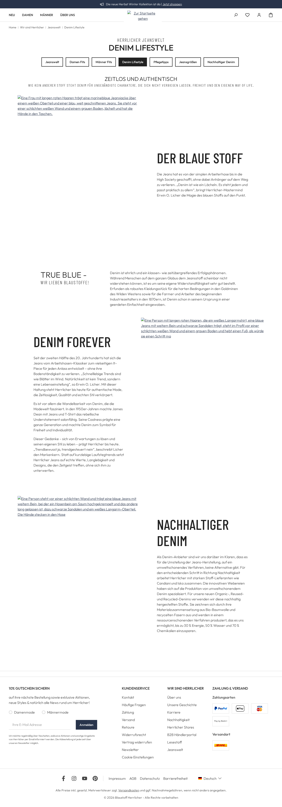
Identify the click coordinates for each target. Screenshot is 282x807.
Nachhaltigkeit (178, 720)
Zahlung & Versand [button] (230, 688)
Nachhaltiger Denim (221, 62)
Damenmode (24, 712)
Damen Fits (77, 62)
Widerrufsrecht (134, 734)
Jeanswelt (52, 62)
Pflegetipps (161, 62)
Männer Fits (104, 62)
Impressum (117, 778)
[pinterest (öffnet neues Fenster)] (95, 778)
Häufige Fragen (134, 705)
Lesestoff (174, 742)
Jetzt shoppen (172, 4)
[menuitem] (141, 698)
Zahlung (128, 712)
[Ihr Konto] (259, 15)
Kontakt (128, 697)
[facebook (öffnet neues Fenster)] (63, 778)
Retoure (128, 727)
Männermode (58, 712)
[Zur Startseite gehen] (143, 15)
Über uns (174, 697)
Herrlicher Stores (180, 727)
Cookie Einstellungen (138, 757)
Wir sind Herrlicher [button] (185, 688)
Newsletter (130, 749)
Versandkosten (128, 790)
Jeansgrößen (188, 62)
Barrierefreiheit (175, 778)
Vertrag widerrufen (137, 742)
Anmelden (86, 725)
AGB (132, 778)
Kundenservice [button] (136, 688)
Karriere (173, 712)
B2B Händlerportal (181, 734)
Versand (128, 720)
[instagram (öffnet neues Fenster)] (74, 778)
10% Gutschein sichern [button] (29, 688)
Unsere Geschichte (182, 705)
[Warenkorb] (270, 15)
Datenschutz (150, 778)
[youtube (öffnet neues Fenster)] (84, 778)
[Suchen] (236, 15)
